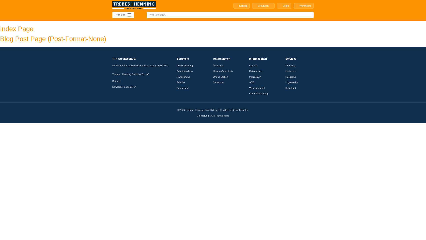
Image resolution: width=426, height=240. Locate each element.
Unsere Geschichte (223, 71)
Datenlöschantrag (258, 93)
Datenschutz (255, 71)
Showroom (218, 82)
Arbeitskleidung (185, 65)
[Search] (310, 15)
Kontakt (116, 81)
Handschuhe (183, 77)
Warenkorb (305, 5)
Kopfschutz (182, 88)
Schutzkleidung (185, 71)
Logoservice (291, 82)
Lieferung (290, 65)
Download (290, 88)
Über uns (218, 65)
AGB (251, 82)
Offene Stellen (220, 77)
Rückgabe (290, 77)
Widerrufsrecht (257, 88)
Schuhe (181, 82)
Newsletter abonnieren (124, 87)
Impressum (255, 77)
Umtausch (290, 71)
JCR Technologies (219, 115)
